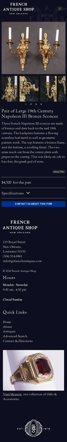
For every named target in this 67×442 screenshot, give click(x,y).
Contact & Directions (18, 341)
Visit (12, 394)
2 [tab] (31, 104)
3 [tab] (36, 104)
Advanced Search (15, 336)
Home (7, 322)
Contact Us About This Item (33, 203)
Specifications (13, 193)
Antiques (9, 331)
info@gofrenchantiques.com (22, 261)
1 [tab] (25, 104)
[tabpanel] (10, 89)
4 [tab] (41, 104)
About (7, 327)
